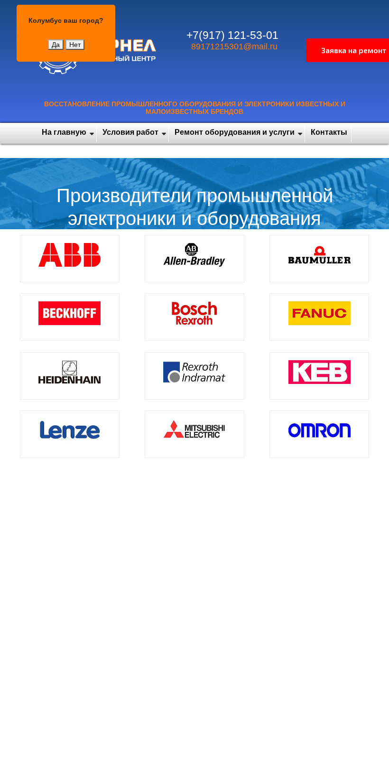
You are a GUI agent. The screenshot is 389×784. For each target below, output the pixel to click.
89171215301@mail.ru (234, 46)
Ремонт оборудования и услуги (235, 132)
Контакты (329, 132)
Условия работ (130, 132)
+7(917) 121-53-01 (232, 35)
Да (56, 44)
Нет (75, 44)
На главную (64, 132)
